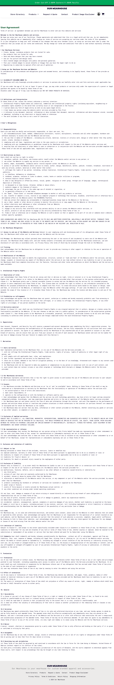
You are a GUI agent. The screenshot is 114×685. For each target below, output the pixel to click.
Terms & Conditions (49, 676)
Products (43, 673)
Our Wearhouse (60, 679)
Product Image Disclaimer (78, 673)
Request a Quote (54, 673)
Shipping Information (78, 676)
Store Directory (32, 673)
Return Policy (63, 676)
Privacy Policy (33, 676)
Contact (64, 673)
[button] (34, 14)
